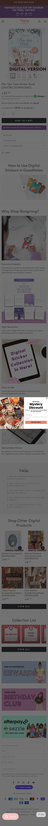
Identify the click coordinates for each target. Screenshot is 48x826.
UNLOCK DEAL (36, 422)
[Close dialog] (47, 398)
